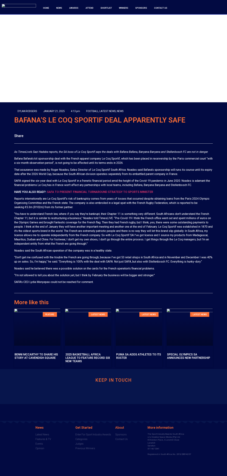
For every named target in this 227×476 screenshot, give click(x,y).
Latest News (107, 111)
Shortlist (106, 8)
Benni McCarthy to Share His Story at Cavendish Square (36, 356)
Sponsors (141, 8)
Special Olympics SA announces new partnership (188, 356)
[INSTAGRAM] (219, 8)
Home (46, 8)
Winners (123, 8)
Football (92, 111)
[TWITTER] (204, 8)
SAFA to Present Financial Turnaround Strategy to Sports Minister (100, 192)
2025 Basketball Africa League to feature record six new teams (87, 358)
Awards (73, 8)
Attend (89, 8)
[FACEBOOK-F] (95, 392)
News (59, 8)
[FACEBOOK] (197, 8)
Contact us (160, 8)
